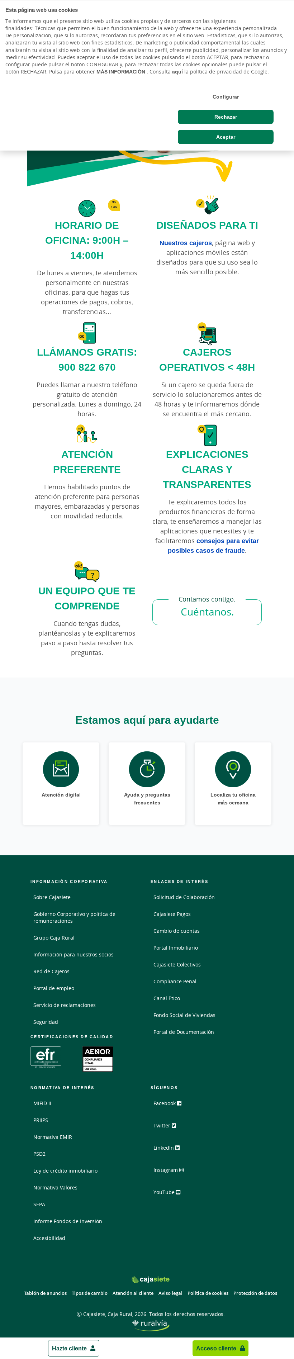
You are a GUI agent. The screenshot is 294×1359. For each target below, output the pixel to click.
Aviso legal (170, 1293)
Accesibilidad (49, 1238)
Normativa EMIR (52, 1137)
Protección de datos (255, 1293)
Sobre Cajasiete (52, 897)
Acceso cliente (216, 1348)
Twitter (162, 1125)
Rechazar (225, 117)
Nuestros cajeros (186, 242)
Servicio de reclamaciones (64, 1005)
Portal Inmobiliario (175, 947)
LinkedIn (164, 1147)
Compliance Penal (174, 981)
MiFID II (42, 1103)
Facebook (165, 1103)
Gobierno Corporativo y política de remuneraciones (74, 917)
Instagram (166, 1169)
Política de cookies (208, 1293)
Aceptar (225, 137)
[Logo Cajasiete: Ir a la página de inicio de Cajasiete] (151, 1279)
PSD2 (39, 1153)
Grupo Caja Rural (54, 937)
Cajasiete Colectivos (177, 964)
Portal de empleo (53, 988)
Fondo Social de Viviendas (184, 1015)
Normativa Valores (55, 1187)
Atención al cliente (133, 1293)
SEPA (39, 1204)
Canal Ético (166, 998)
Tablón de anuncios (45, 1293)
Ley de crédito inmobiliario (65, 1170)
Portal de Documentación (183, 1031)
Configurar (226, 97)
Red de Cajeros (51, 971)
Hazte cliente (69, 1348)
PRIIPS (40, 1120)
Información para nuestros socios (73, 954)
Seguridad (45, 1021)
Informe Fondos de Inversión (67, 1221)
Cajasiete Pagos (172, 914)
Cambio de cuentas (176, 930)
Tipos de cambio (90, 1293)
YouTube (164, 1192)
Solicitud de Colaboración (184, 897)
